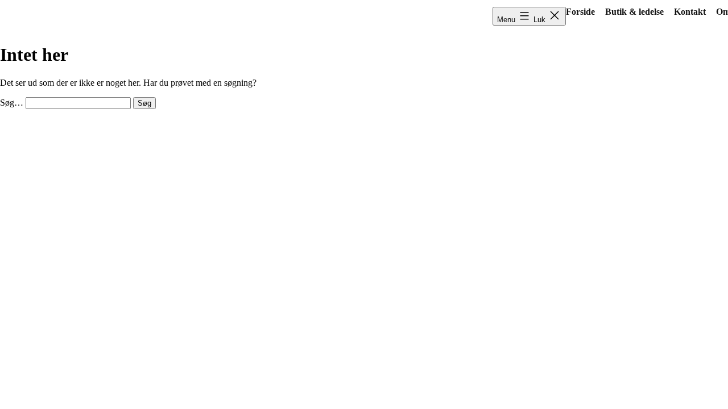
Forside (580, 11)
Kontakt (690, 11)
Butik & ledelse (634, 11)
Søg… (11, 102)
